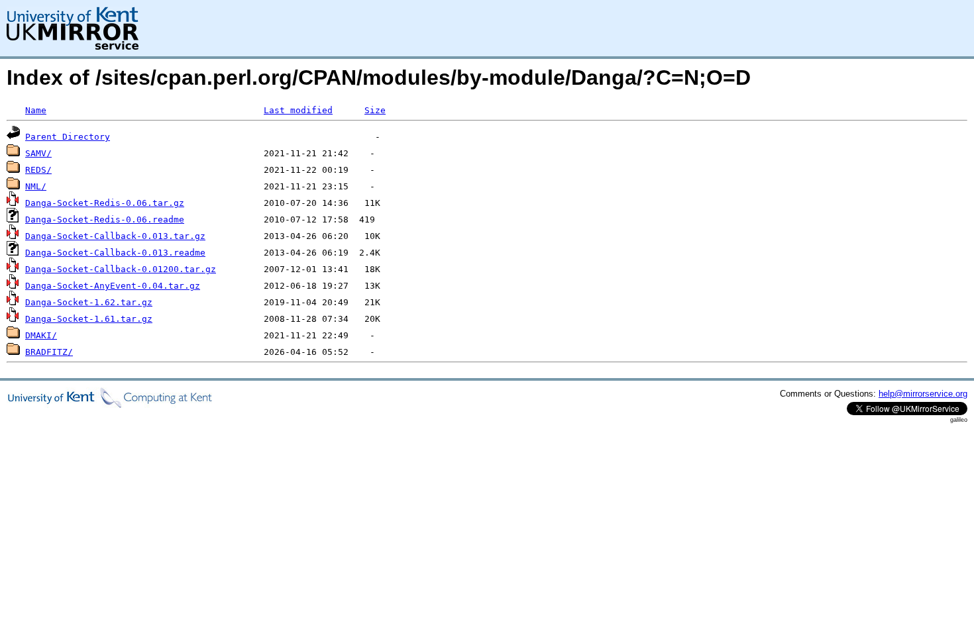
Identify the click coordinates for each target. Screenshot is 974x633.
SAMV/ (38, 153)
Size (375, 110)
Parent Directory (67, 137)
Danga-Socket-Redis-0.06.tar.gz (104, 203)
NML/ (35, 186)
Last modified (298, 110)
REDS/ (38, 170)
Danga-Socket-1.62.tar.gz (88, 302)
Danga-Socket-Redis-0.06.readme (104, 219)
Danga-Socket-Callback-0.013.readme (115, 253)
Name (35, 110)
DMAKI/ (41, 335)
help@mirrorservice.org (923, 394)
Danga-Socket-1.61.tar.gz (88, 319)
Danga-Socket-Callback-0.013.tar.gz (115, 236)
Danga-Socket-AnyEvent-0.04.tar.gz (112, 286)
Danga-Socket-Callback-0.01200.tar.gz (120, 269)
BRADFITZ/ (49, 352)
